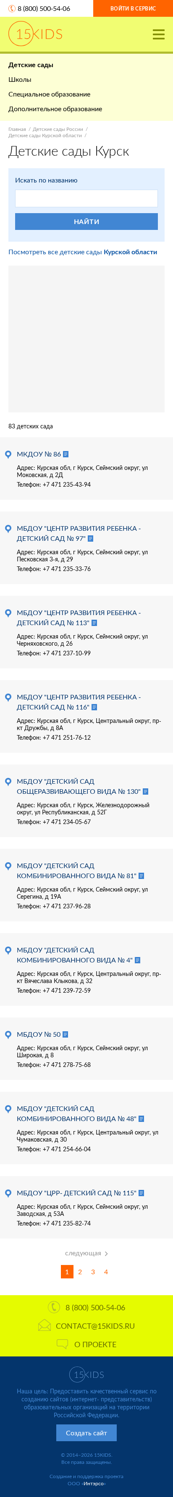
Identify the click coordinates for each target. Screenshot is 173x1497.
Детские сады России (58, 129)
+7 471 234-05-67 (67, 821)
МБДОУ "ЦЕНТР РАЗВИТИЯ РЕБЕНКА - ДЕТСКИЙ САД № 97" (79, 533)
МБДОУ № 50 (38, 1034)
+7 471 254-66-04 (67, 1149)
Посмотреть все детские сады (82, 252)
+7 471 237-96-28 (67, 906)
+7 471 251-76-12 (67, 737)
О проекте (95, 1344)
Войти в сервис (133, 8)
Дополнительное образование (55, 108)
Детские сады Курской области (45, 135)
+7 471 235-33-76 (67, 568)
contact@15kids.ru (95, 1325)
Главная (17, 129)
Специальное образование (49, 94)
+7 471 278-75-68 (67, 1064)
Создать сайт (86, 1433)
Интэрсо (94, 1483)
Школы (19, 79)
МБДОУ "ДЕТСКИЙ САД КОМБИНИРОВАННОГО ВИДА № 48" (76, 1113)
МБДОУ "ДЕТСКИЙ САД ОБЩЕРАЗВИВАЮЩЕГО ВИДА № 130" (79, 786)
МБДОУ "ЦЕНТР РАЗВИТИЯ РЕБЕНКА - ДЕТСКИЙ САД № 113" (79, 617)
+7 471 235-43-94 (67, 484)
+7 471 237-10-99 (67, 653)
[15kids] (35, 33)
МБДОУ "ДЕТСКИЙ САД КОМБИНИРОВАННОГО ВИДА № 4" (75, 955)
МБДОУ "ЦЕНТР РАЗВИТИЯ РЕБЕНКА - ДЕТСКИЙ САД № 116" (79, 702)
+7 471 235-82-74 (67, 1223)
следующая (83, 1253)
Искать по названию (46, 180)
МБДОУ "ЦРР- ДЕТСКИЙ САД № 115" (76, 1193)
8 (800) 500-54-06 (44, 8)
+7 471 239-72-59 (67, 990)
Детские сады (30, 64)
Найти (87, 221)
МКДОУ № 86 (39, 454)
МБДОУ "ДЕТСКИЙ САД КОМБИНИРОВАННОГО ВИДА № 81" (76, 870)
